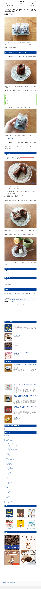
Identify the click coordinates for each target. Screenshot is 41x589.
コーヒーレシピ (8, 435)
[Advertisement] (20, 587)
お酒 (7, 458)
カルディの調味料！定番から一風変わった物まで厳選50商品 (31, 517)
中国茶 (9, 454)
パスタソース (10, 482)
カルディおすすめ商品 (10, 5)
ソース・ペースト (10, 491)
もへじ (7, 500)
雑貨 (7, 498)
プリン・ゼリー (10, 465)
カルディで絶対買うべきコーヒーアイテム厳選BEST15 (20, 517)
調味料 (7, 487)
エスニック (9, 496)
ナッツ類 (7, 474)
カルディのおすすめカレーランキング (20, 528)
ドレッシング (10, 493)
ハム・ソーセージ (10, 477)
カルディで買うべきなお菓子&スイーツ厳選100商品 (10, 528)
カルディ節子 (21, 1)
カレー (7, 479)
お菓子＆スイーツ (9, 464)
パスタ (9, 486)
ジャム (9, 492)
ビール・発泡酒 (10, 460)
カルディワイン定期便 (9, 501)
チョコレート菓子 (10, 468)
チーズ (7, 478)
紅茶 (8, 453)
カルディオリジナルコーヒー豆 (12, 449)
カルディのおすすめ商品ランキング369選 (20, 324)
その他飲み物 (8, 463)
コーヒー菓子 (10, 472)
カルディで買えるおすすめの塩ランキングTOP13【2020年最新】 (31, 528)
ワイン (9, 462)
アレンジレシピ (8, 502)
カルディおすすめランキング (30, 5)
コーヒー (7, 444)
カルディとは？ (20, 3)
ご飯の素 (9, 483)
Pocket (12, 14)
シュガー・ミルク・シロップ (12, 445)
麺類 (7, 484)
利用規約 (8, 582)
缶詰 (7, 497)
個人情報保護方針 (12, 582)
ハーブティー (10, 455)
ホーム (7, 3)
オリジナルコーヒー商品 (11, 450)
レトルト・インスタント (10, 481)
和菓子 (9, 469)
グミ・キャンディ (10, 473)
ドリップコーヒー (10, 448)
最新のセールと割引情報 (9, 440)
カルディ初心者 (34, 3)
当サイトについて (3, 582)
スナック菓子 (10, 467)
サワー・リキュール (11, 459)
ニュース (7, 436)
